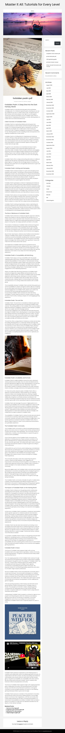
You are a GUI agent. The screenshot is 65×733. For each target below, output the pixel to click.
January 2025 (49, 134)
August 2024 (49, 148)
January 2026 (49, 102)
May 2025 (48, 125)
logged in (20, 724)
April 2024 (48, 159)
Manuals (48, 194)
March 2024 (49, 162)
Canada (48, 186)
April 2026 (48, 93)
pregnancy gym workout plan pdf (15, 709)
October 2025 (49, 111)
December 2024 (50, 136)
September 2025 (50, 113)
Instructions (49, 191)
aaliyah (29, 101)
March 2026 (49, 96)
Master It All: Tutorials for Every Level (32, 4)
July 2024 (48, 151)
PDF (47, 197)
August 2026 (49, 85)
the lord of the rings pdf (12, 708)
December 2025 (50, 105)
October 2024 (49, 142)
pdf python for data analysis (13, 711)
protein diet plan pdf (51, 56)
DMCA (32, 11)
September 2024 (50, 145)
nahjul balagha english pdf (13, 712)
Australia (48, 183)
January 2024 (49, 168)
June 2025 (48, 122)
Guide (47, 189)
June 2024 (48, 154)
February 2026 (49, 99)
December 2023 (50, 171)
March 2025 (49, 131)
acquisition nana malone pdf (53, 53)
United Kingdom (50, 200)
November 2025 (50, 108)
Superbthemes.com (47, 731)
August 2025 (49, 116)
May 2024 (48, 156)
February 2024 (49, 165)
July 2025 (48, 119)
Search (47, 40)
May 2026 (48, 91)
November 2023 (50, 174)
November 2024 (50, 139)
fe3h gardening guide (51, 59)
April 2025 (48, 128)
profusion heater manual (52, 62)
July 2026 (48, 88)
